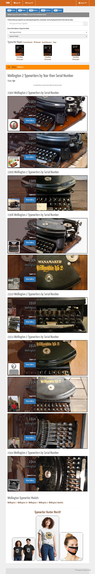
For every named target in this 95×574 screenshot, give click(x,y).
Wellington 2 (33, 503)
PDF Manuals (37, 42)
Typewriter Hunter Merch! (47, 512)
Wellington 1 (12, 503)
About (17, 3)
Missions (29, 3)
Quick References (47, 42)
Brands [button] (11, 10)
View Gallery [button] (30, 121)
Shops (54, 42)
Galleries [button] (34, 10)
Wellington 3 (43, 503)
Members (82, 3)
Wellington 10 (22, 503)
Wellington (14, 67)
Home (9, 67)
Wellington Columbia (56, 503)
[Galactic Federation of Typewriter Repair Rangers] (47, 538)
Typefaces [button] (46, 10)
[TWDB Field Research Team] (71, 546)
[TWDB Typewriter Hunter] (23, 549)
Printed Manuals (28, 42)
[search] (47, 32)
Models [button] (22, 10)
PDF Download (19, 59)
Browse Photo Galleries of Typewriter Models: (18, 28)
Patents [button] (58, 10)
